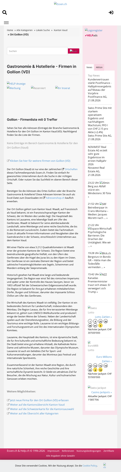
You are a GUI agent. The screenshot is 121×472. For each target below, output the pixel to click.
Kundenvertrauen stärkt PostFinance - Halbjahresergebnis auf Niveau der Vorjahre (99, 86)
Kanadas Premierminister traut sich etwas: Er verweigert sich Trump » (99, 285)
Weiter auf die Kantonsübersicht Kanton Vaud (37, 404)
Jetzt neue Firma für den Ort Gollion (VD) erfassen (39, 400)
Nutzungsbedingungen (89, 450)
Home (10, 30)
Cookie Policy (90, 465)
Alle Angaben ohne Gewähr (60, 455)
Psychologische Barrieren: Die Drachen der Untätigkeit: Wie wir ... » (99, 239)
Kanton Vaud (60, 30)
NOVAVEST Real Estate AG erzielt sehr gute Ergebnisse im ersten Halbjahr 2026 (97, 155)
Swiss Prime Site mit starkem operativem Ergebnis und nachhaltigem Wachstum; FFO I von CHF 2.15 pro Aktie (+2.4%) (100, 120)
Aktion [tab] (99, 67)
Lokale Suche (43, 30)
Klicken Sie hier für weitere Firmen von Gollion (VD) (40, 161)
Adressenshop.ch (55, 197)
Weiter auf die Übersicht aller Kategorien (34, 413)
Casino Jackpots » (101, 392)
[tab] (89, 67)
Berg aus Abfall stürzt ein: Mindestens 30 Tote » (99, 191)
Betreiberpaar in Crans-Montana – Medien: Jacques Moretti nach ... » (98, 213)
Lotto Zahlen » (103, 317)
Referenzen (68, 450)
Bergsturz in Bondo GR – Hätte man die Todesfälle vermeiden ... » (99, 262)
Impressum (53, 450)
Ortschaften (71, 169)
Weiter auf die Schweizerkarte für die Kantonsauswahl (42, 409)
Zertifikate (109, 450)
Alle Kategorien (25, 30)
